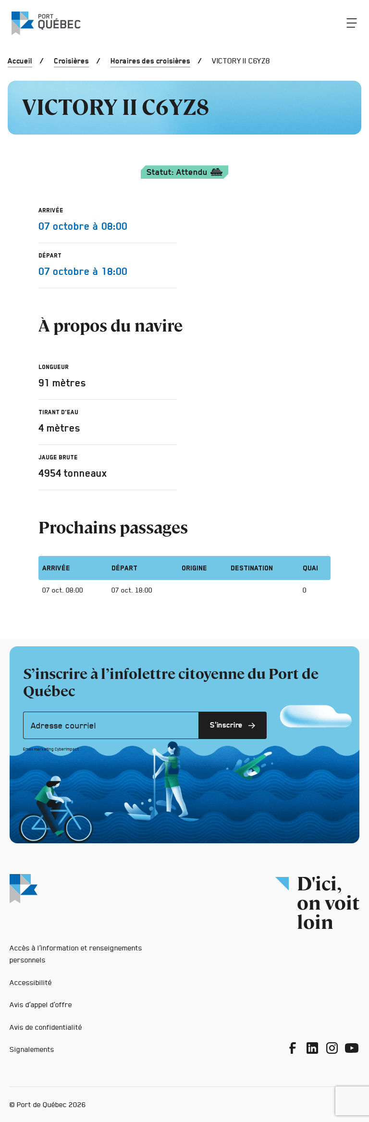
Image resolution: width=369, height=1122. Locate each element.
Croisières (71, 60)
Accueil (20, 60)
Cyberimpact (67, 749)
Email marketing (38, 749)
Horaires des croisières (150, 60)
